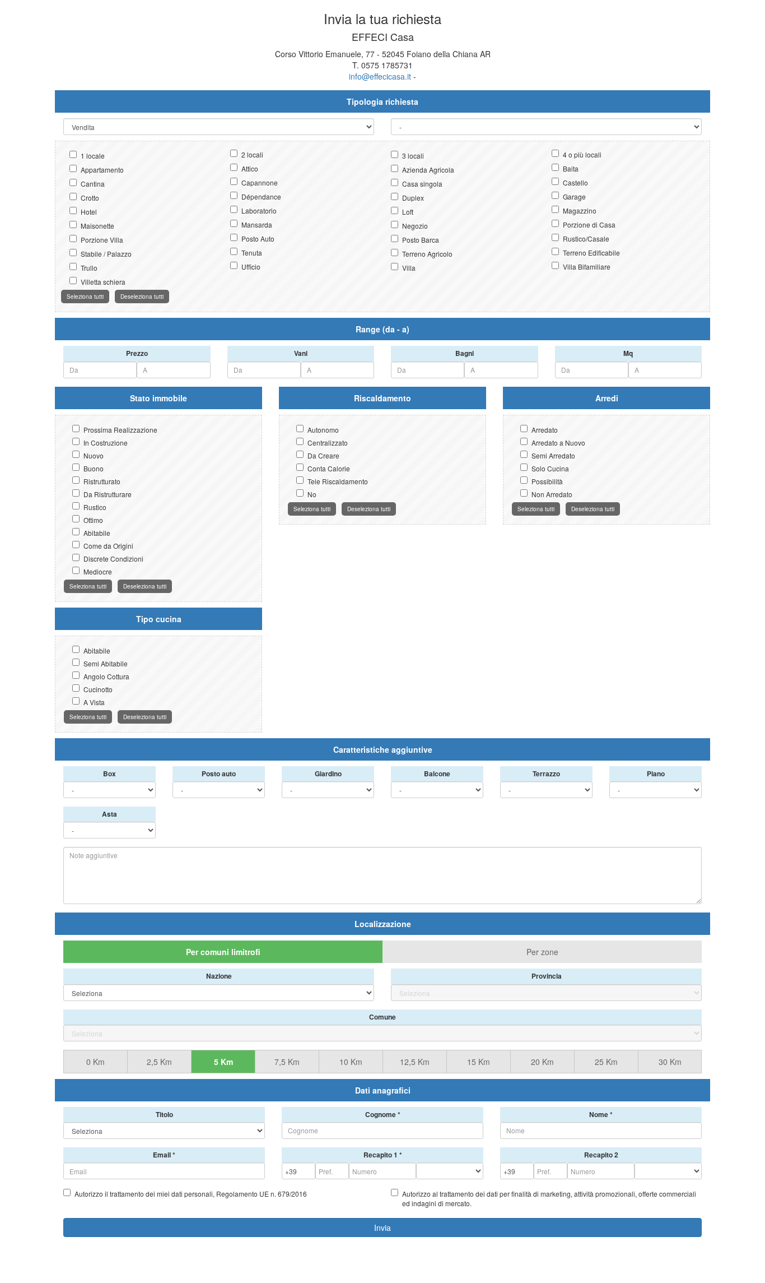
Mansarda (256, 224)
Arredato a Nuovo (558, 442)
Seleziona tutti (85, 296)
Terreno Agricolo (427, 253)
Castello (575, 182)
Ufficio (250, 266)
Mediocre (97, 571)
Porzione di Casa (589, 224)
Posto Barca (420, 239)
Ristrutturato (101, 481)
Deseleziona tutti (142, 296)
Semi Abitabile (105, 663)
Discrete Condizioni (113, 558)
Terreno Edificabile (591, 252)
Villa (409, 267)
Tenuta (251, 252)
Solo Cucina (550, 468)
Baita (571, 168)
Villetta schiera (103, 281)
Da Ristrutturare (107, 494)
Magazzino (579, 210)
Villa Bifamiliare (586, 266)
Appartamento (102, 169)
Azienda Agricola (428, 169)
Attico (249, 168)
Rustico (94, 507)
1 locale (93, 155)
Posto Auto (257, 238)
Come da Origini (108, 545)
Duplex (413, 197)
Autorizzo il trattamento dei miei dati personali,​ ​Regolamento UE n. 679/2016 (190, 1193)
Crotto (90, 197)
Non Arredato (551, 494)
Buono (93, 468)
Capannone (259, 182)
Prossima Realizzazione (120, 429)
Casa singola (422, 183)
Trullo (89, 267)
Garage (574, 196)
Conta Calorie (328, 468)
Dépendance (261, 196)
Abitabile (96, 533)
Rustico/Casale (586, 238)
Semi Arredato (553, 455)
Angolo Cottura (106, 676)
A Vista (94, 702)
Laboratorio (259, 210)
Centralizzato (327, 442)
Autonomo (323, 429)
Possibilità (547, 481)
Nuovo (93, 455)
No (311, 494)
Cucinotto (98, 689)
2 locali (252, 154)
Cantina (93, 183)
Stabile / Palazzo (106, 253)
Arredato (544, 429)
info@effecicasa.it (380, 76)
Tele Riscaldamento (337, 481)
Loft (407, 211)
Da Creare (323, 455)
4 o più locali (582, 154)
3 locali (413, 155)
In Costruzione (105, 442)
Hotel (89, 211)
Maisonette (97, 225)
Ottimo (93, 520)
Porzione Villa (102, 239)
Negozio (415, 225)
